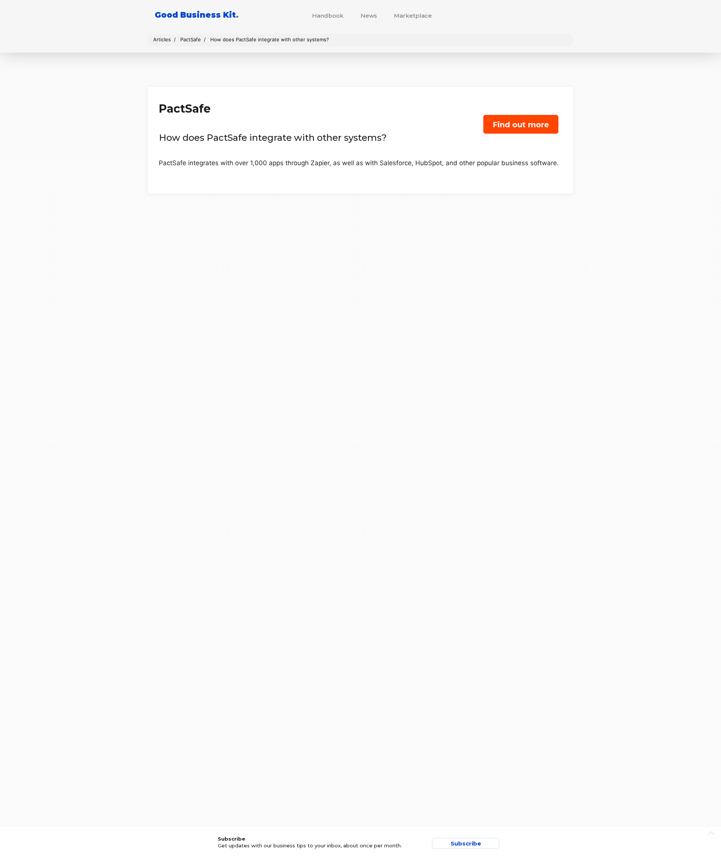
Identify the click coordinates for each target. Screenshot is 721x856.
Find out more (521, 124)
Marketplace (413, 15)
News (368, 15)
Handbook (328, 15)
